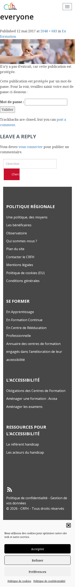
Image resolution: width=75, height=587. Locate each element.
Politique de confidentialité (49, 581)
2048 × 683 (48, 31)
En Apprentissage (20, 312)
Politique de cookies (19, 581)
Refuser (37, 560)
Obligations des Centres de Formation (35, 390)
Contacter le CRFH (20, 257)
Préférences (37, 572)
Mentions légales (19, 265)
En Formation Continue (24, 320)
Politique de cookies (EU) (25, 273)
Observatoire (16, 233)
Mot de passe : (12, 102)
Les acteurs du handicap (25, 452)
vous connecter (31, 147)
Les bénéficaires (18, 225)
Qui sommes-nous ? (21, 241)
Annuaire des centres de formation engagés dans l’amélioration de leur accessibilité (34, 351)
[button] (68, 525)
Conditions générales (23, 280)
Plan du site (15, 249)
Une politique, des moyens (27, 217)
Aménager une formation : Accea (31, 398)
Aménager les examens (24, 406)
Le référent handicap (22, 444)
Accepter (37, 549)
